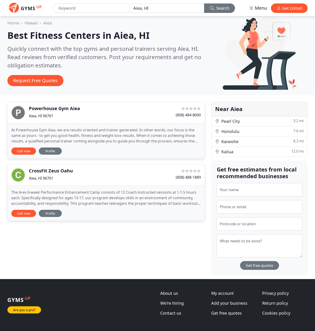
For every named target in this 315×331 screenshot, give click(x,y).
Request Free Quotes (35, 80)
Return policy (275, 303)
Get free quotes (259, 265)
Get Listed (291, 8)
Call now (23, 151)
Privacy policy (275, 293)
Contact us (170, 313)
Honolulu (262, 131)
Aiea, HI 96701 (41, 115)
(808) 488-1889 (188, 177)
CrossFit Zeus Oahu (51, 171)
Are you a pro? (24, 310)
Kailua (262, 151)
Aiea (47, 23)
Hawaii (31, 23)
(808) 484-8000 (188, 114)
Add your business (229, 303)
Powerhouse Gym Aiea (54, 108)
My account (222, 293)
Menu (260, 8)
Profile (50, 151)
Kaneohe (262, 141)
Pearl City (262, 121)
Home (13, 23)
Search (222, 8)
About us (169, 293)
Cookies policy (276, 313)
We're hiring (172, 303)
